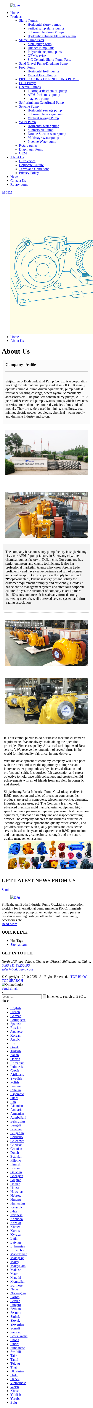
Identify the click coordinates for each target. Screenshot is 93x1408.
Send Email (10, 988)
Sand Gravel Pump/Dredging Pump (43, 63)
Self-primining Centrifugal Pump (41, 102)
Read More (9, 924)
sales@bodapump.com (17, 969)
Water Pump (27, 122)
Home (14, 13)
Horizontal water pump (43, 126)
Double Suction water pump (47, 134)
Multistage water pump (43, 137)
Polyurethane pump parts (45, 52)
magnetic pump (38, 98)
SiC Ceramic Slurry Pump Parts (49, 59)
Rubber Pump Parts (41, 48)
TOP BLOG (79, 977)
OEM (23, 153)
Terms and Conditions (34, 169)
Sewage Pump (29, 106)
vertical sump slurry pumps (46, 28)
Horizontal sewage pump (45, 110)
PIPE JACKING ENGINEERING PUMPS (49, 79)
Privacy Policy (29, 173)
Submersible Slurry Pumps (46, 32)
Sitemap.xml (18, 944)
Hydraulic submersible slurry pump (52, 36)
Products (16, 16)
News (14, 177)
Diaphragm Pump (31, 149)
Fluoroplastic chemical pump (47, 91)
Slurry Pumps (28, 20)
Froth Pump (27, 67)
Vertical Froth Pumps (42, 75)
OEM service (37, 55)
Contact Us (18, 180)
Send (5, 890)
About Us (17, 157)
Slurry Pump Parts (31, 40)
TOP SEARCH (12, 980)
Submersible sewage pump (46, 114)
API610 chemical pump (44, 95)
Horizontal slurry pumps (44, 24)
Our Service (27, 161)
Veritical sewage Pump (43, 118)
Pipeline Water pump (42, 141)
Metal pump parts (39, 44)
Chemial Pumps (30, 87)
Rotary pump (28, 145)
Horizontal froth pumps (43, 71)
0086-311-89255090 (16, 965)
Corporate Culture (31, 165)
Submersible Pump (40, 130)
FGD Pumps (27, 83)
